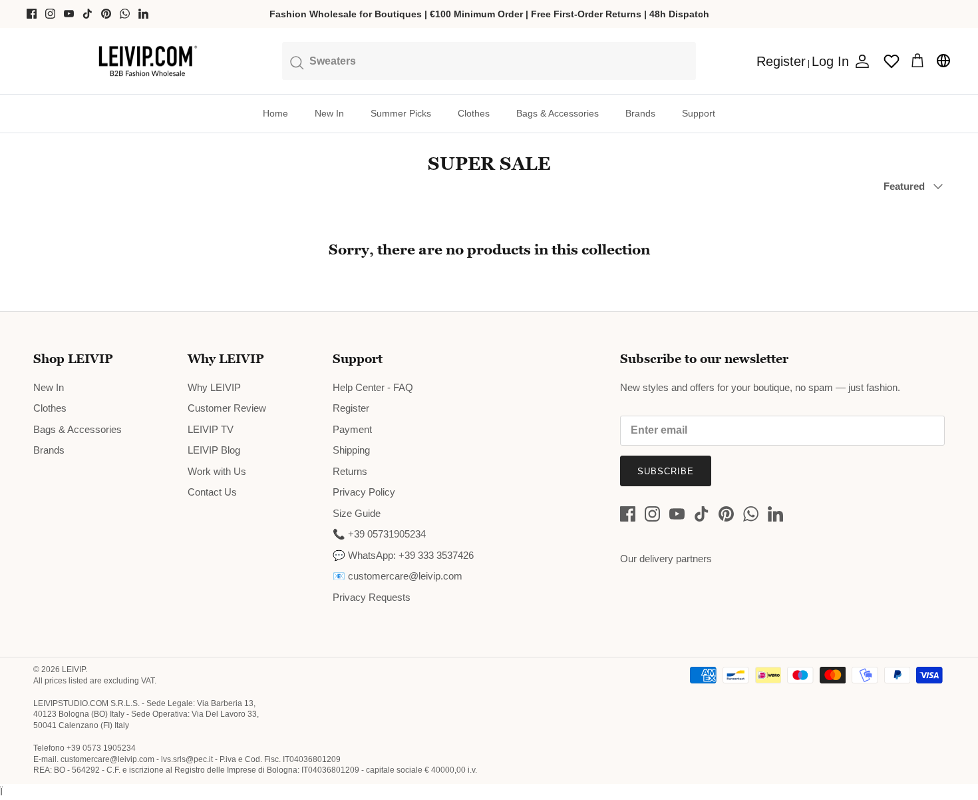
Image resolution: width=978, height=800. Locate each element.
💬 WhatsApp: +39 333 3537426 (403, 555)
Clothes (474, 113)
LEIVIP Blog (214, 450)
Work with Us (217, 471)
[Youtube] (69, 14)
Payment (352, 429)
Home (275, 113)
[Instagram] (50, 14)
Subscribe (665, 471)
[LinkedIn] (143, 14)
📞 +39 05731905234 (379, 534)
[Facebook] (32, 14)
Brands (640, 113)
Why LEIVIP (214, 387)
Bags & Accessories (557, 113)
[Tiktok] (87, 14)
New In (329, 113)
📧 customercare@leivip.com (397, 576)
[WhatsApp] (125, 14)
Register (351, 408)
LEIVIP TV (211, 429)
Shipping (351, 450)
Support (698, 113)
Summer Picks (401, 113)
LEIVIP (73, 669)
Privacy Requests (371, 597)
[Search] (489, 60)
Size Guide (357, 513)
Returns (350, 471)
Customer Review (227, 408)
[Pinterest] (106, 14)
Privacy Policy (364, 492)
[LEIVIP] (147, 61)
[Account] (859, 61)
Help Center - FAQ (373, 387)
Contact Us (212, 492)
